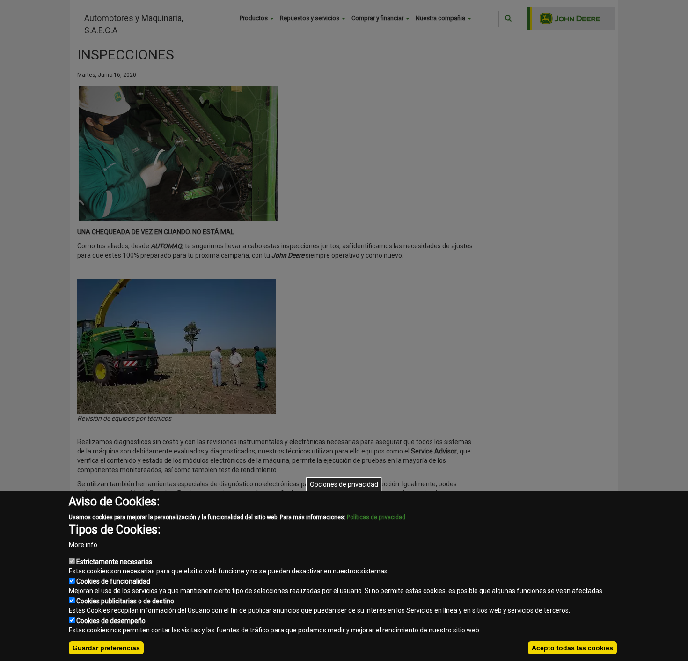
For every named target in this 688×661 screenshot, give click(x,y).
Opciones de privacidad (344, 484)
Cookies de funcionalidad (113, 581)
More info (83, 545)
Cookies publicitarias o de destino (125, 601)
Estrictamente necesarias (114, 561)
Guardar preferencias (106, 648)
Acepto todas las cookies (572, 648)
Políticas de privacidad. (377, 517)
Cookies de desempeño (111, 620)
